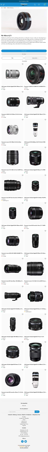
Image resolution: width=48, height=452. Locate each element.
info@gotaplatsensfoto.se (24, 436)
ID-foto (24, 419)
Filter (12, 58)
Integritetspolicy (24, 422)
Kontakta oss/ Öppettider (24, 418)
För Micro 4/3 (24, 50)
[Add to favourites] (22, 64)
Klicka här (24, 405)
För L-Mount (24, 54)
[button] (35, 58)
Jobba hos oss (24, 421)
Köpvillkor (24, 416)
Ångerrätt (24, 425)
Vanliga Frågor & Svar (24, 424)
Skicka (37, 411)
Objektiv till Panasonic (10, 7)
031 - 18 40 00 (25, 434)
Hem (2, 7)
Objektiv (5, 7)
